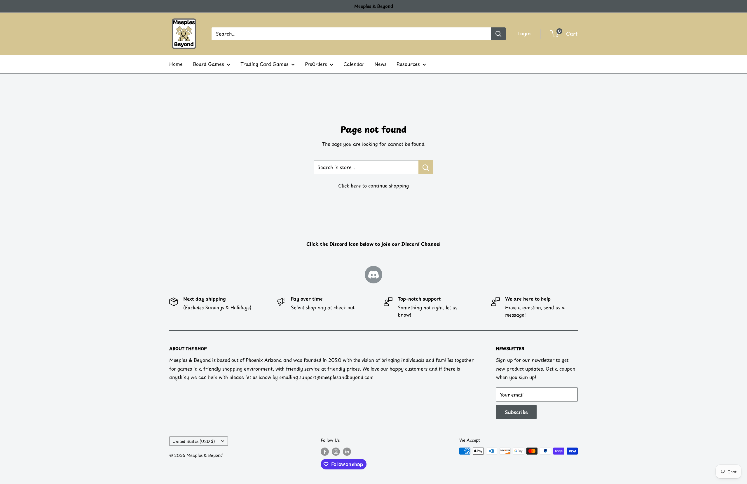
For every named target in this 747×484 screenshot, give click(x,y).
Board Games (208, 63)
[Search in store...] (425, 167)
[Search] (498, 33)
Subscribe (516, 411)
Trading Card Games (264, 63)
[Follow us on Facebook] (325, 452)
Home (176, 63)
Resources (408, 63)
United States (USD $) (193, 441)
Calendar (353, 63)
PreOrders (316, 63)
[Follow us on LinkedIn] (347, 452)
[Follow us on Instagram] (336, 452)
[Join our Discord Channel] (373, 274)
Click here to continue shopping (373, 185)
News (380, 63)
